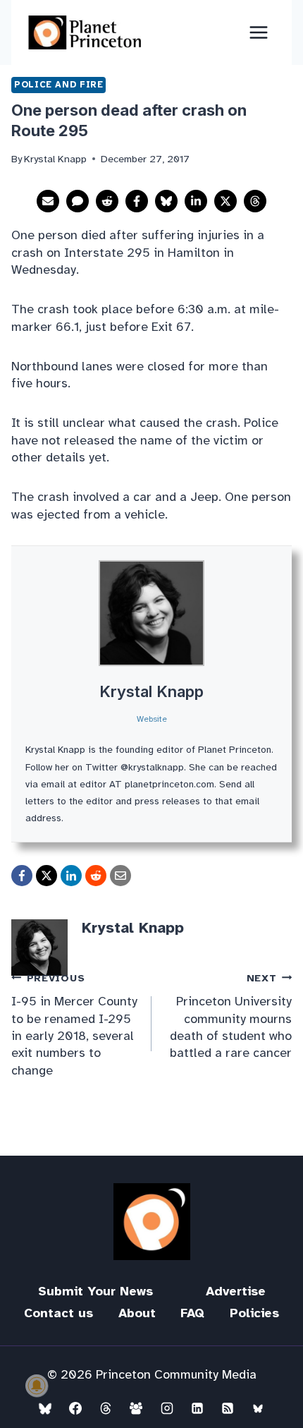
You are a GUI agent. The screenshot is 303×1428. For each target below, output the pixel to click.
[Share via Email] (48, 201)
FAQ (192, 1313)
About (137, 1313)
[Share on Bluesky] (166, 201)
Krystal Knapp (151, 691)
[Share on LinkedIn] (196, 201)
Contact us (58, 1313)
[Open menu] (258, 32)
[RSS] (227, 1408)
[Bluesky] (45, 1408)
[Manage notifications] (36, 1385)
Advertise (236, 1291)
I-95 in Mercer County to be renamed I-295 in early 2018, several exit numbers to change (74, 1024)
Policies (254, 1313)
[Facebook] (75, 1408)
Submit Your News (95, 1291)
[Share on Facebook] (136, 201)
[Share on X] (225, 201)
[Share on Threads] (255, 201)
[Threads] (105, 1408)
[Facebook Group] (136, 1408)
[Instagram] (167, 1408)
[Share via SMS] (77, 201)
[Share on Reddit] (107, 201)
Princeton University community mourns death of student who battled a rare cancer (231, 1016)
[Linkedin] (197, 1408)
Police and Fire (58, 84)
